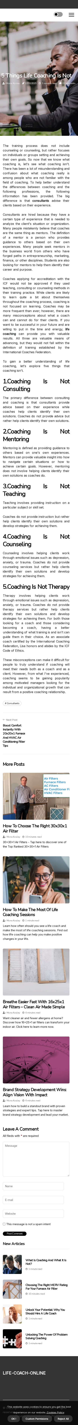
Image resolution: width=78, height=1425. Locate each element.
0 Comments (69, 83)
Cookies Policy (55, 1412)
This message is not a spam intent (28, 1224)
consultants (13, 703)
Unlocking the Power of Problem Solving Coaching (47, 1336)
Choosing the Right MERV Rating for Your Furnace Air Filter (47, 1287)
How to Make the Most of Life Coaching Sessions (30, 912)
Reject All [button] (63, 1418)
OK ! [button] (13, 1418)
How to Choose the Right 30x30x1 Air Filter (35, 828)
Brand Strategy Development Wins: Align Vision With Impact (34, 1092)
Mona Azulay (13, 83)
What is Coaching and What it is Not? (46, 1262)
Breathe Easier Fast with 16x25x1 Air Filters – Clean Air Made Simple (34, 1004)
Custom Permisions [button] (37, 1418)
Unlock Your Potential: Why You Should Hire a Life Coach (45, 1312)
